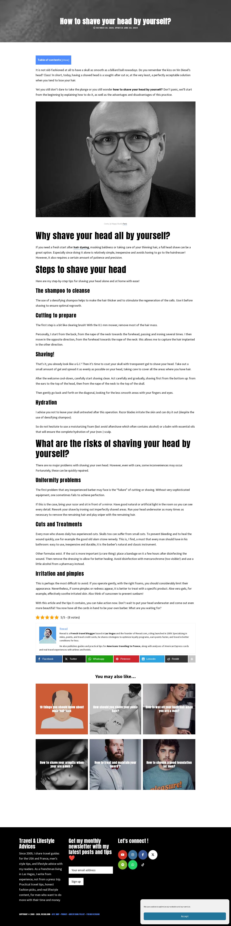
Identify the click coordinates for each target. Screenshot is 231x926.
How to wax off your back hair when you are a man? (169, 709)
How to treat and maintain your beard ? (115, 764)
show (65, 60)
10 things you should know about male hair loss (62, 709)
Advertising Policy (77, 914)
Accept (185, 916)
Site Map (55, 914)
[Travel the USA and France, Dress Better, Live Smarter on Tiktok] (142, 865)
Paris (125, 223)
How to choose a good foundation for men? (169, 764)
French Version (92, 914)
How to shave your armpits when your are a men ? (62, 764)
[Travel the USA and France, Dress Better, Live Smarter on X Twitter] (152, 855)
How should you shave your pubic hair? (115, 709)
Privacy (64, 914)
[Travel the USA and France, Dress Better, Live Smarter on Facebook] (142, 855)
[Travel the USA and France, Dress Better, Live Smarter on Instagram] (132, 855)
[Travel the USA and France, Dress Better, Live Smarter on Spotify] (122, 865)
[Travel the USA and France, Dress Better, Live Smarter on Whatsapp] (132, 865)
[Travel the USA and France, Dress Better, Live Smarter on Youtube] (122, 855)
